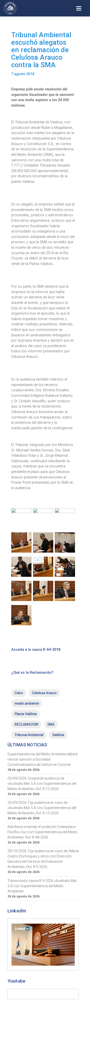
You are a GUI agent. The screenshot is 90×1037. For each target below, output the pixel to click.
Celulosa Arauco (44, 693)
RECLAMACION (26, 724)
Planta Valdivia (25, 714)
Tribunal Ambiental (28, 735)
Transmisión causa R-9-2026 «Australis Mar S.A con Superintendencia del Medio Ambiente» (42, 886)
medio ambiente (26, 703)
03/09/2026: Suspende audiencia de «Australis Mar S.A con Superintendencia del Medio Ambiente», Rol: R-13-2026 (42, 783)
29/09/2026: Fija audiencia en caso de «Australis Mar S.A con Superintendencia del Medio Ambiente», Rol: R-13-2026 (42, 808)
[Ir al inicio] (10, 8)
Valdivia (58, 735)
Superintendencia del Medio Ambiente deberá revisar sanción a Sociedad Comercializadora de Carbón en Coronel (43, 759)
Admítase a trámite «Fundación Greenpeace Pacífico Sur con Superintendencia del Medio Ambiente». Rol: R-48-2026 (43, 832)
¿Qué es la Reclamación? (32, 672)
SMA (50, 724)
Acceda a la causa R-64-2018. (36, 649)
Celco (18, 693)
